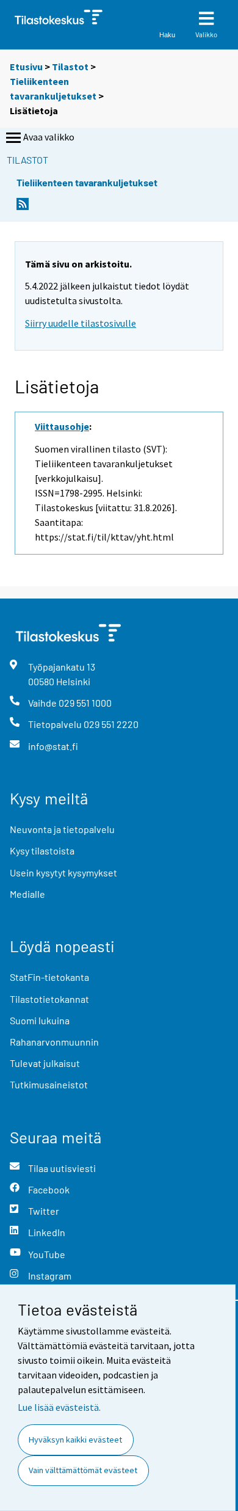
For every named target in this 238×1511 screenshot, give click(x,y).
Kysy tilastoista (42, 850)
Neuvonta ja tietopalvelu (62, 829)
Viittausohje (62, 426)
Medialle (27, 894)
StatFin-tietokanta (49, 977)
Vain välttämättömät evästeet (83, 1470)
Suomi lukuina (40, 1020)
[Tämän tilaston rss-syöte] (22, 207)
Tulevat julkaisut (45, 1063)
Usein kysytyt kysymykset (63, 872)
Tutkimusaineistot (49, 1084)
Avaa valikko (48, 137)
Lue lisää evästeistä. (59, 1407)
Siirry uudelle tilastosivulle (80, 323)
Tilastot (70, 66)
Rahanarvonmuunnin (54, 1041)
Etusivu (26, 66)
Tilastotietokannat (49, 999)
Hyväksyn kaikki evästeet (75, 1439)
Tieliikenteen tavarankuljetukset (86, 182)
